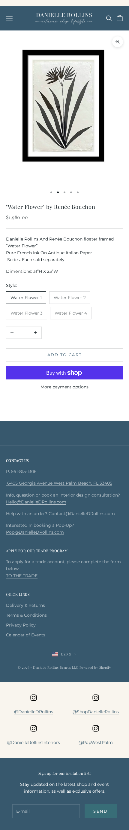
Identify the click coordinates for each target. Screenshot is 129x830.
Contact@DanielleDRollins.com (82, 513)
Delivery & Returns (25, 605)
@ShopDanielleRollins (96, 711)
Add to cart (64, 354)
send (100, 811)
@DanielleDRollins (33, 711)
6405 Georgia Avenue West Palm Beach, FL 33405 (59, 483)
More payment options (64, 387)
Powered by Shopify (95, 667)
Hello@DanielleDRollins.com (36, 502)
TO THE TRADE (22, 575)
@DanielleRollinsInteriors (33, 742)
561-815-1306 (24, 471)
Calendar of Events (25, 635)
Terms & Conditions (26, 615)
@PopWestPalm (96, 742)
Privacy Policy (21, 625)
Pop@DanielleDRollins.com (35, 532)
